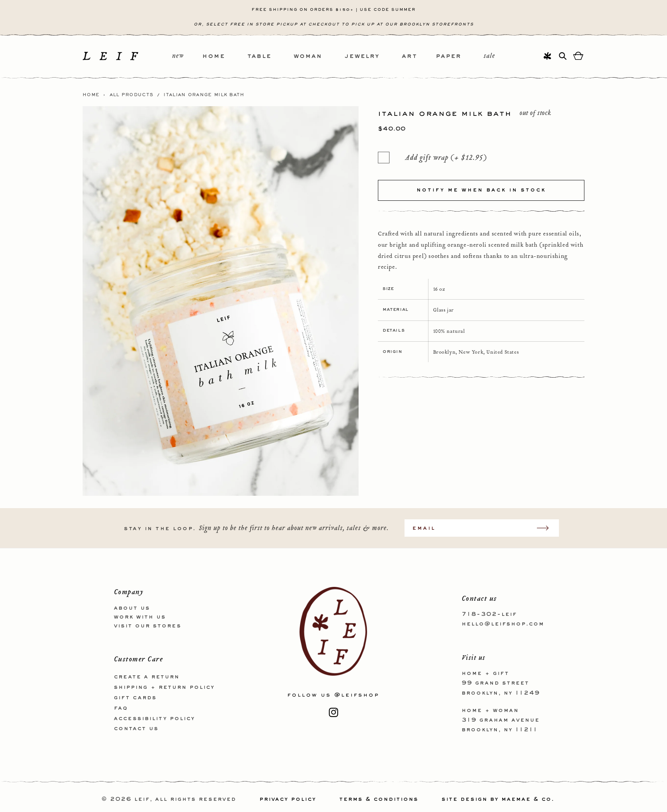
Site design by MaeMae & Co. (498, 799)
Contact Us (136, 728)
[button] (224, 56)
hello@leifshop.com (503, 624)
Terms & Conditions (378, 799)
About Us (132, 608)
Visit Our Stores (147, 626)
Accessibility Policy (154, 718)
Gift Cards (135, 697)
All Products (132, 95)
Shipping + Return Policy (164, 687)
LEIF (142, 799)
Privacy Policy (287, 799)
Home (91, 95)
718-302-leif (489, 614)
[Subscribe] (546, 528)
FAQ (121, 708)
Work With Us (140, 617)
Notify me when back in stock (481, 190)
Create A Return (146, 677)
